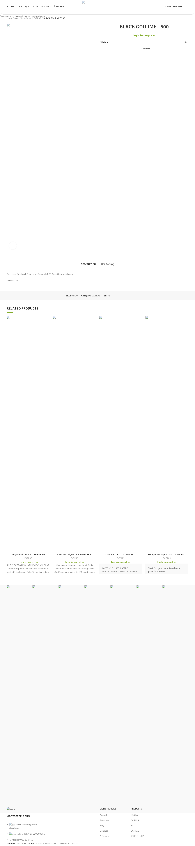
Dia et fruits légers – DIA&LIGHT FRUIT (74, 554)
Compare (28, 548)
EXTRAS (28, 558)
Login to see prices (28, 562)
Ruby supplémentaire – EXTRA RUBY (28, 554)
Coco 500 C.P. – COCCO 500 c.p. (120, 554)
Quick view (187, 320)
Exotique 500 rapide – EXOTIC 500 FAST (167, 554)
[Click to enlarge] (13, 245)
